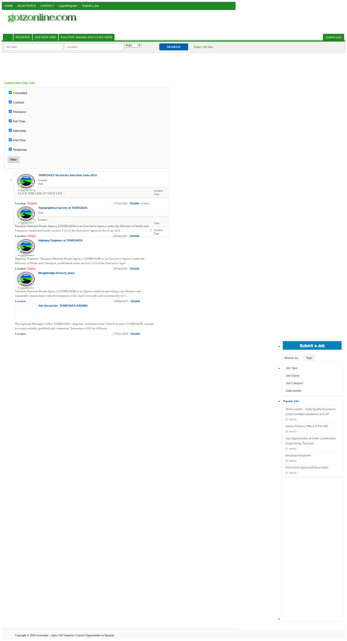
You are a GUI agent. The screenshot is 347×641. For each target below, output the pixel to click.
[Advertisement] (173, 63)
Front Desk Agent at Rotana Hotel (307, 467)
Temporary (20, 149)
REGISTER (23, 37)
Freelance (19, 112)
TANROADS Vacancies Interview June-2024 (67, 175)
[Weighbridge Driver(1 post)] (26, 288)
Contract (18, 102)
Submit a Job (90, 6)
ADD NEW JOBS (45, 37)
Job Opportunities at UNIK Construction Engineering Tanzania (311, 441)
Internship (19, 131)
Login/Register (68, 6)
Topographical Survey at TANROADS (63, 208)
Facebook (165, 204)
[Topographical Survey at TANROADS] (26, 223)
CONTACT (47, 6)
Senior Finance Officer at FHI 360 (307, 426)
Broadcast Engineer (298, 455)
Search (174, 47)
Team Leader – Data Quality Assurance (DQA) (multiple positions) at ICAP (311, 412)
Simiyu (31, 236)
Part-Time (19, 140)
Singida (32, 203)
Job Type (291, 368)
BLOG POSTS (27, 6)
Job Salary (293, 375)
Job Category (294, 383)
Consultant (20, 93)
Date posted (293, 390)
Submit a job (334, 37)
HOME (8, 6)
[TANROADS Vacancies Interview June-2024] (26, 190)
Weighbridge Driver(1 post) (56, 273)
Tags (309, 358)
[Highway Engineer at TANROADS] (26, 256)
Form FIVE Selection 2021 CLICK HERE (86, 37)
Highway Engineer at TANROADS (60, 240)
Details (135, 203)
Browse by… (292, 358)
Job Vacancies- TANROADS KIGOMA (63, 305)
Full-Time (19, 121)
